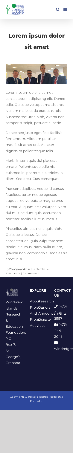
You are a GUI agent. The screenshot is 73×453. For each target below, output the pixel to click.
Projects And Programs (32, 313)
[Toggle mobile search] (58, 9)
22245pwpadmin (19, 268)
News (16, 273)
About (32, 301)
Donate (40, 319)
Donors (40, 307)
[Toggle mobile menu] (65, 9)
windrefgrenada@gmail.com (60, 349)
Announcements (40, 313)
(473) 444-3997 (60, 312)
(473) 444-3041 (60, 330)
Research (40, 301)
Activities (32, 326)
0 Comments (31, 273)
